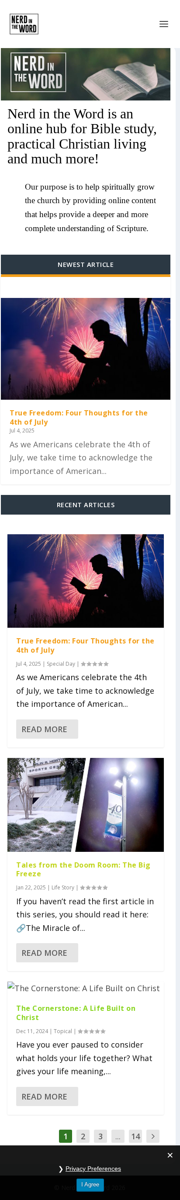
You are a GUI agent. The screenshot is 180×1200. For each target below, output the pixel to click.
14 (135, 1136)
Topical (63, 1031)
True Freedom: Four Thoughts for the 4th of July (79, 417)
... (118, 1136)
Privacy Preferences (93, 1168)
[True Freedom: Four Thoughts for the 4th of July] (85, 349)
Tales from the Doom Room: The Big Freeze (83, 869)
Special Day (61, 663)
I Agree (90, 1184)
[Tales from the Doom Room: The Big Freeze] (85, 805)
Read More (44, 729)
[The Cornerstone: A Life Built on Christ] (85, 988)
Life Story (63, 887)
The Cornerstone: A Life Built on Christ (75, 1012)
